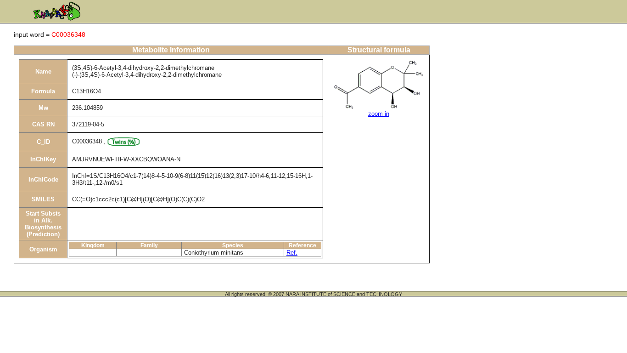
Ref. (291, 252)
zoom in (378, 113)
